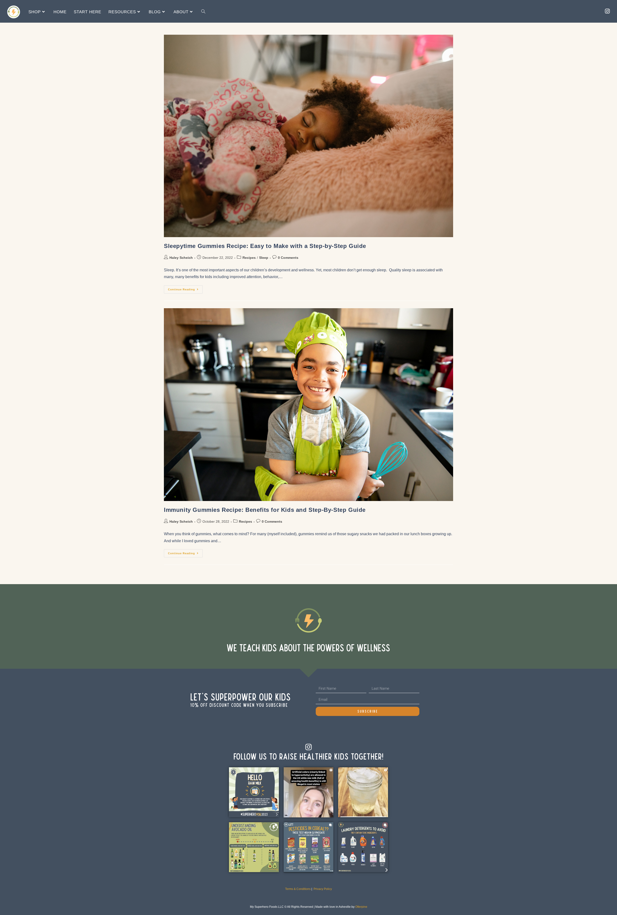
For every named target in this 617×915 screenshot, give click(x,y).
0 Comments (288, 258)
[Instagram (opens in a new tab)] (607, 11)
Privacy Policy (323, 889)
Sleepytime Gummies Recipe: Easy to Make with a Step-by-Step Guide (265, 246)
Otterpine (361, 906)
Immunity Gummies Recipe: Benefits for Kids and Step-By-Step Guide (265, 510)
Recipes (249, 258)
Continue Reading (185, 288)
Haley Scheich (181, 258)
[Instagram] (308, 747)
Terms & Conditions (298, 889)
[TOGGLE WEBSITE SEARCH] (203, 12)
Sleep (263, 258)
